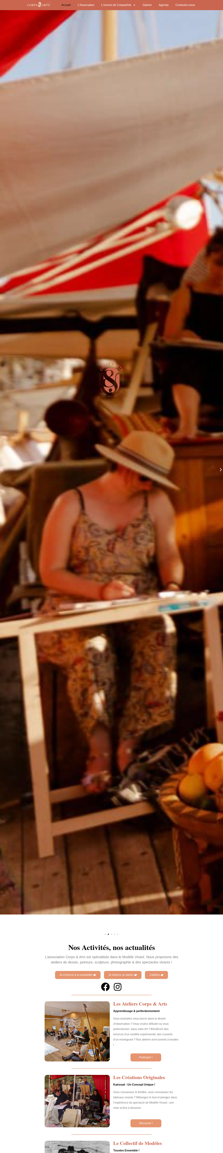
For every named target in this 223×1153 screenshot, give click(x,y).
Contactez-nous (185, 4)
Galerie (147, 4)
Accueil (66, 4)
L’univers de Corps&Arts (116, 4)
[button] (2, 469)
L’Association (86, 4)
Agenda (163, 4)
